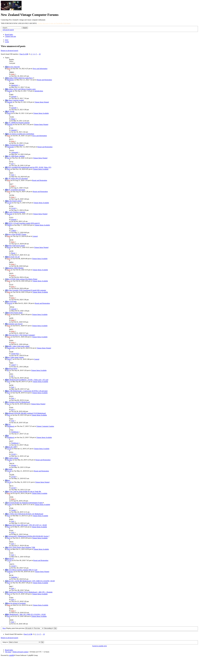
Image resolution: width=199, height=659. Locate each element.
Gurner (9, 504)
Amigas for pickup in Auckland (15, 603)
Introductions (38, 91)
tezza (8, 68)
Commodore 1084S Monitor (14, 268)
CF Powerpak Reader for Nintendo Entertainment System (24, 503)
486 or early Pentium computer (15, 212)
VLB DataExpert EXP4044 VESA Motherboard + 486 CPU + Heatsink (28, 592)
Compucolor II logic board (13, 313)
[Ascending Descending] (50, 628)
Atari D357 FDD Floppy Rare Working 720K (20, 547)
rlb (8, 370)
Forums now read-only (12, 67)
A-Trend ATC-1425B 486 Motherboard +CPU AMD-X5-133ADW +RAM (30, 581)
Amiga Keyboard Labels (13, 201)
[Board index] (11, 10)
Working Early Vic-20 (12, 257)
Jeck (8, 169)
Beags (9, 247)
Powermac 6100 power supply (15, 245)
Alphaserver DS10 (11, 368)
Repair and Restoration (44, 80)
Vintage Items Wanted (41, 102)
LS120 (9, 203)
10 (40, 54)
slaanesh (10, 124)
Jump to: (5, 642)
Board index (9, 34)
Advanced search (8, 30)
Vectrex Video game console (14, 357)
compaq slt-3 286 (10, 447)
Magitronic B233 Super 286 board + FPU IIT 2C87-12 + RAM (26, 525)
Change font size (10, 36)
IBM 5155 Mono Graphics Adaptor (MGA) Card (21, 570)
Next (4, 628)
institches (10, 571)
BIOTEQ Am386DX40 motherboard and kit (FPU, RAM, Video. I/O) (28, 167)
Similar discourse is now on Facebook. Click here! (54, 23)
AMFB (9, 225)
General (35, 236)
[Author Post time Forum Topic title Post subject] (38, 628)
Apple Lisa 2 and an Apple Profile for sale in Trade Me (23, 491)
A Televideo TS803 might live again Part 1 (19, 78)
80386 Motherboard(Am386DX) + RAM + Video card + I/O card (26, 380)
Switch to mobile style (99, 646)
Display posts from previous (15, 628)
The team (8, 652)
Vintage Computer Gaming (45, 426)
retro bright (8, 469)
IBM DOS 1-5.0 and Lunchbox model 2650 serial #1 (22, 223)
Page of (24, 54)
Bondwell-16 (9, 558)
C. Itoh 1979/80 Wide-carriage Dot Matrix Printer (21, 279)
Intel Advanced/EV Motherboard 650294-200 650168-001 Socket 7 (27, 536)
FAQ (6, 40)
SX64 (7, 435)
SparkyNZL (11, 348)
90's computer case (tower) (13, 324)
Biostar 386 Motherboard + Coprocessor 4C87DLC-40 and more (26, 391)
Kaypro (7, 480)
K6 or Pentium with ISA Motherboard (17, 402)
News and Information (40, 68)
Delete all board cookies (20, 652)
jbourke (9, 460)
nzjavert (9, 303)
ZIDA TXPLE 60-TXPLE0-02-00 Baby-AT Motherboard (24, 514)
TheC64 (7, 424)
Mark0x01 (10, 80)
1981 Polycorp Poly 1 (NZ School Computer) (20, 335)
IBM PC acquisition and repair (15, 190)
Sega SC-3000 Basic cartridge (15, 156)
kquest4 (9, 214)
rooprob (9, 91)
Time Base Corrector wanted (14, 100)
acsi (8, 158)
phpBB (11, 655)
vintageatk (10, 147)
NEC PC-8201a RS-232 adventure (16, 178)
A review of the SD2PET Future (15, 234)
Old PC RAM (9, 111)
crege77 (9, 359)
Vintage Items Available (41, 113)
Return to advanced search (9, 50)
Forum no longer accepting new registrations (19, 134)
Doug (9, 113)
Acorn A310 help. (11, 301)
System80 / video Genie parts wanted (17, 346)
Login (7, 42)
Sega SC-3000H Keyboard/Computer (17, 122)
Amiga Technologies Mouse (14, 145)
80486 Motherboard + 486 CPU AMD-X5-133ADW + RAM (25, 614)
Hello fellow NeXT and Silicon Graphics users (20, 89)
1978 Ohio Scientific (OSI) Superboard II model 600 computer (25, 290)
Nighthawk (10, 426)
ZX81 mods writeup (11, 458)
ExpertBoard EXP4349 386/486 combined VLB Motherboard (25, 413)
